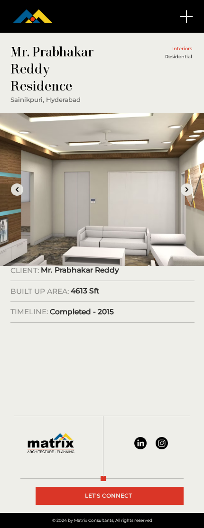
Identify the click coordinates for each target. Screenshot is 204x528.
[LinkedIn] (140, 443)
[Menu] (187, 16)
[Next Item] (187, 189)
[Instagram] (162, 443)
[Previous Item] (17, 189)
